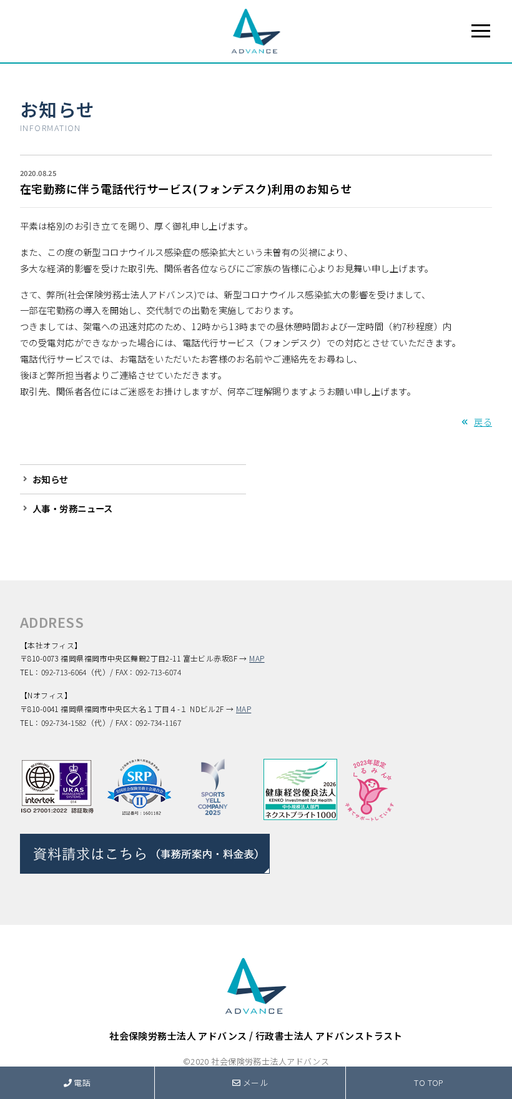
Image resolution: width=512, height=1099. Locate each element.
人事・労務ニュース (72, 508)
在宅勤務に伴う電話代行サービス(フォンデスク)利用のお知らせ (186, 189)
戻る (483, 421)
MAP (256, 658)
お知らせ (58, 109)
